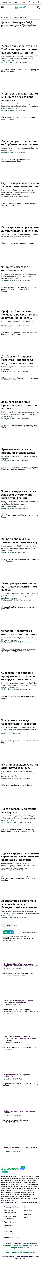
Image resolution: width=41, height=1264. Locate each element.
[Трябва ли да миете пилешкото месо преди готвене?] (20, 1096)
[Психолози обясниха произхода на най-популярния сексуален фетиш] (20, 986)
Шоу (16, 2)
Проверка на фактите (9, 1227)
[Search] (38, 7)
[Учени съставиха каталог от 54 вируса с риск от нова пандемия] (20, 80)
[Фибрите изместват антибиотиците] (20, 253)
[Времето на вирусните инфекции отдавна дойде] (20, 435)
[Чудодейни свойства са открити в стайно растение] (20, 617)
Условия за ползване (11, 1207)
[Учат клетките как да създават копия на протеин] (20, 706)
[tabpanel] (20, 1044)
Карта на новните (11, 1237)
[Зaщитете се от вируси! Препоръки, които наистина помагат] (20, 388)
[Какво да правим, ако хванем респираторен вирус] (20, 525)
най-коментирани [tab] (30, 932)
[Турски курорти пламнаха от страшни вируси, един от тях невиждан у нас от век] (20, 839)
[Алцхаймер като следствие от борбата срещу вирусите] (20, 127)
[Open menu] (2, 7)
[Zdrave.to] (20, 8)
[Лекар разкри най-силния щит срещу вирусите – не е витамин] (20, 569)
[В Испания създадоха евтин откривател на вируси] (20, 751)
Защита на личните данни (10, 1211)
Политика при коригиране (9, 1232)
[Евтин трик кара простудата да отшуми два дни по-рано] (20, 213)
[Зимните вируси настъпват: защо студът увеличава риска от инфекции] (20, 477)
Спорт (11, 2)
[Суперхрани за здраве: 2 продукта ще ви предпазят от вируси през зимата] (20, 659)
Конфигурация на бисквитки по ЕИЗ (20, 1252)
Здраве (22, 2)
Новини (4, 2)
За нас (26, 1207)
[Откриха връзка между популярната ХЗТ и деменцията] (20, 1060)
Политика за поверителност (15, 1245)
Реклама (27, 1214)
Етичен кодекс (10, 1222)
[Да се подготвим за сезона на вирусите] (20, 795)
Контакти (28, 1210)
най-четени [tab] (8, 932)
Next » (16, 925)
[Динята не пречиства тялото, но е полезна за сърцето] (20, 1132)
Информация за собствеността (10, 1217)
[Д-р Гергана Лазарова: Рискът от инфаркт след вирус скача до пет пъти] (20, 343)
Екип (26, 1218)
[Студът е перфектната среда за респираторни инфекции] (20, 169)
